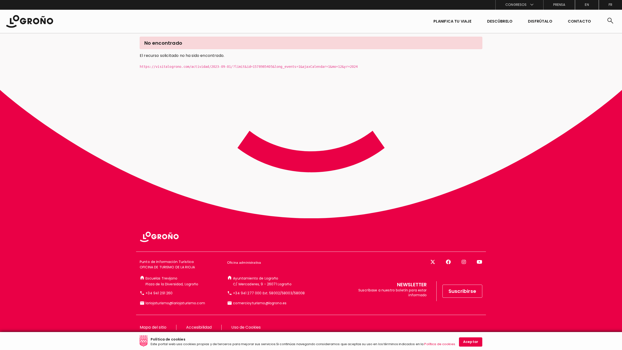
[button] (499, 21)
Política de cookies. (440, 344)
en (587, 4)
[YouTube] (479, 262)
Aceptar (470, 341)
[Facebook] (448, 262)
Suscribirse (462, 291)
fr (610, 4)
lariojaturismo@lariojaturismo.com (175, 303)
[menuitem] (519, 5)
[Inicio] (29, 21)
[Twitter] (432, 262)
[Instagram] (464, 262)
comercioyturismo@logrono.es (259, 303)
